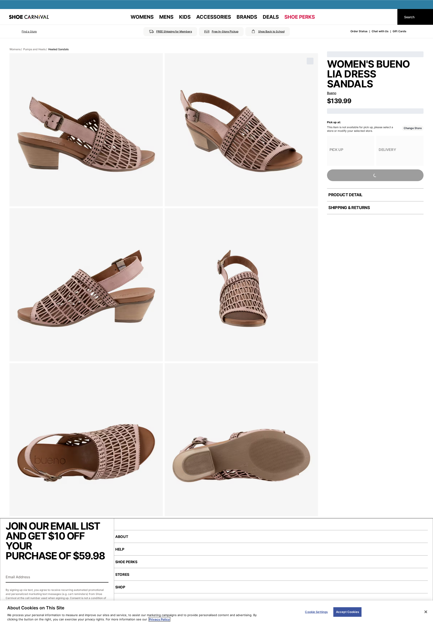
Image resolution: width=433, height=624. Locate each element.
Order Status (359, 31)
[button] (23, 31)
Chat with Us (380, 31)
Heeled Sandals (58, 49)
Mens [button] (166, 17)
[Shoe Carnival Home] (29, 17)
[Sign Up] (103, 577)
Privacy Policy (159, 619)
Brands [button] (247, 17)
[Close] (426, 612)
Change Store (413, 128)
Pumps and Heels (34, 49)
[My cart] (390, 17)
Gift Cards (399, 31)
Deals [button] (271, 17)
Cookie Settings (316, 612)
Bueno (331, 93)
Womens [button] (142, 17)
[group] (350, 151)
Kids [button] (185, 17)
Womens (15, 49)
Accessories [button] (213, 17)
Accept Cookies (347, 612)
